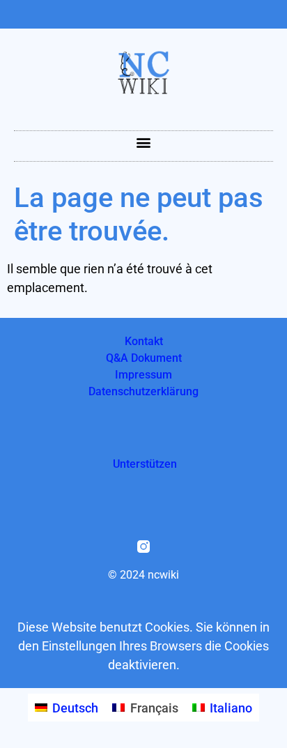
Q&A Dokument (144, 358)
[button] (143, 142)
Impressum (143, 374)
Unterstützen (145, 464)
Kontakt (144, 341)
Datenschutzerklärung (143, 391)
